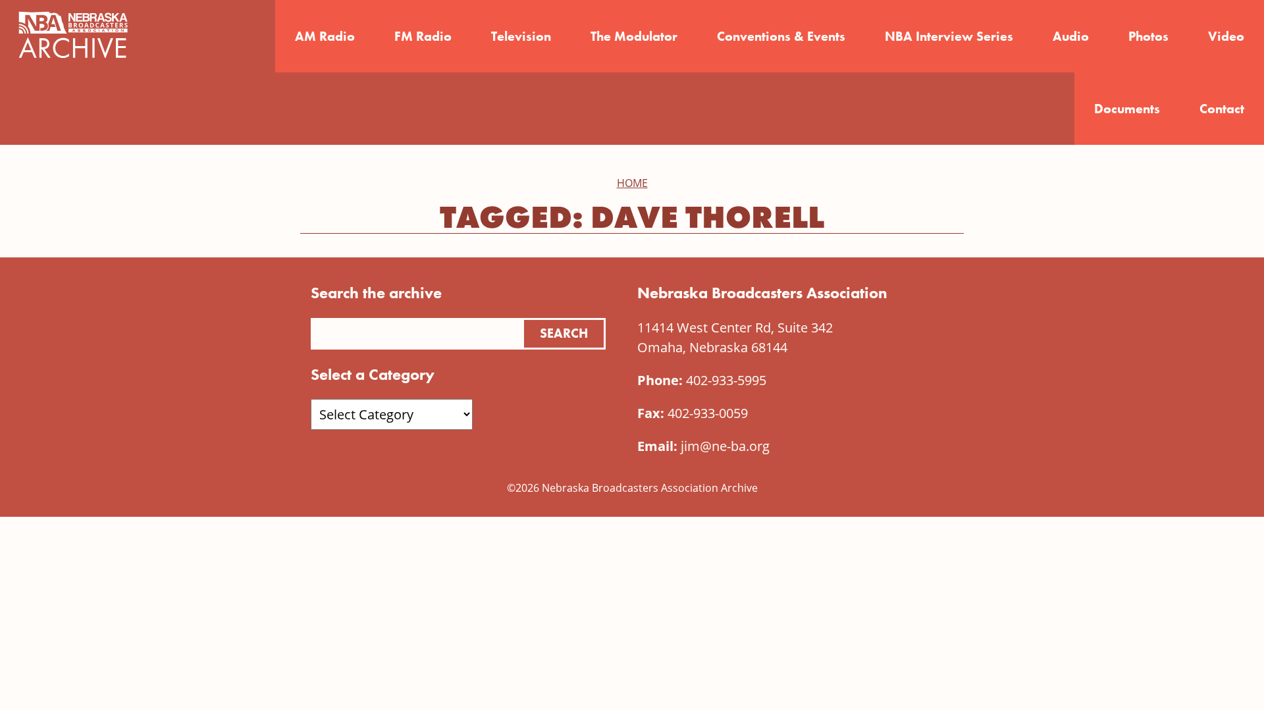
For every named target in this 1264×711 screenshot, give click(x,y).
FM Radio (423, 36)
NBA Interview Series (949, 36)
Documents (1127, 108)
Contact (1221, 108)
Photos (1148, 36)
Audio (1071, 36)
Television (521, 36)
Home (632, 183)
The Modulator (634, 36)
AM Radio (325, 36)
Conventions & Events (781, 36)
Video (1226, 36)
